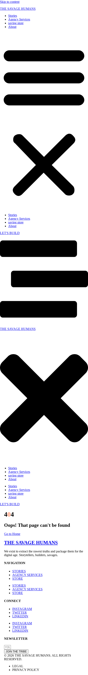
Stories (12, 15)
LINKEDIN (20, 616)
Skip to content (9, 1)
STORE (17, 578)
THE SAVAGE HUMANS (18, 8)
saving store (16, 23)
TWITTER (19, 612)
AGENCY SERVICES (27, 575)
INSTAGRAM (22, 609)
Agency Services (19, 19)
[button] (44, 121)
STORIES (19, 571)
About (12, 26)
